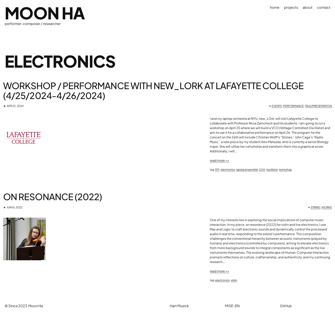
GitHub (286, 306)
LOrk (262, 169)
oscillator (272, 169)
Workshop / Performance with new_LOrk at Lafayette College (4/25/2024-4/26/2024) (153, 90)
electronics (228, 169)
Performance (293, 106)
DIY (217, 169)
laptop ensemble (247, 169)
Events (277, 106)
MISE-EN (232, 306)
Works (327, 207)
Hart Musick (179, 306)
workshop (285, 169)
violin (234, 280)
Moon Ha (45, 13)
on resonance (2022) (52, 197)
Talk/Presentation (318, 106)
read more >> (219, 160)
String (315, 207)
